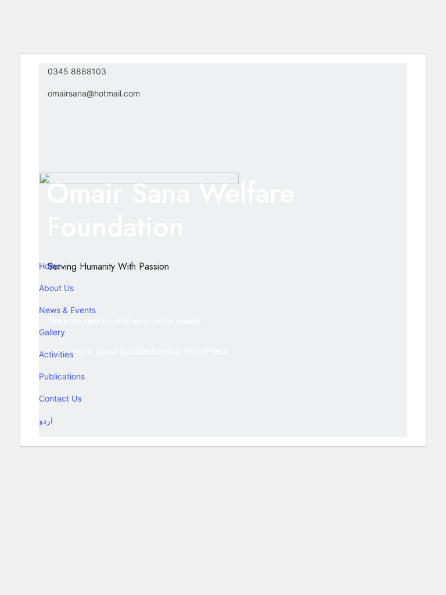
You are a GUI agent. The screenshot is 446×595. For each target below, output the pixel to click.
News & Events (67, 310)
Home (50, 266)
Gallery (52, 332)
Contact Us (60, 398)
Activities (56, 354)
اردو (46, 420)
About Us (56, 288)
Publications (62, 376)
